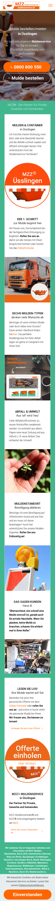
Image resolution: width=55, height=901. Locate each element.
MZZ (15, 823)
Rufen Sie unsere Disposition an (24, 831)
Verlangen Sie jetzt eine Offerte (25, 728)
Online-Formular (18, 705)
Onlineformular (26, 248)
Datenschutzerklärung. (31, 885)
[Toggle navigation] (50, 5)
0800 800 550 (27, 67)
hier (15, 334)
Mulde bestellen (28, 78)
